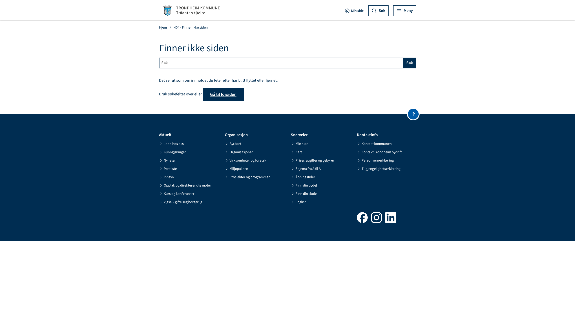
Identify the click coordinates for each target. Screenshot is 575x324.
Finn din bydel (306, 185)
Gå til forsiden (223, 94)
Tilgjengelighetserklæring (381, 168)
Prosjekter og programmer (250, 177)
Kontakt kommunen (377, 143)
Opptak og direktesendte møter (187, 185)
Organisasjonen (242, 152)
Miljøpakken (239, 168)
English (301, 202)
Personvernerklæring (378, 160)
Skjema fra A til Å (308, 168)
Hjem (163, 27)
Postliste (170, 168)
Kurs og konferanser (179, 193)
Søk (409, 63)
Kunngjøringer (175, 152)
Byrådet (235, 143)
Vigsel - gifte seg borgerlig (183, 202)
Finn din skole (306, 193)
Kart (299, 152)
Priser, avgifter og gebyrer (315, 160)
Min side (357, 10)
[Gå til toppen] (413, 114)
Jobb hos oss (174, 143)
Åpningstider (305, 177)
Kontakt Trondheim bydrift (382, 152)
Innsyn (169, 177)
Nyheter (170, 160)
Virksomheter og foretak (248, 160)
